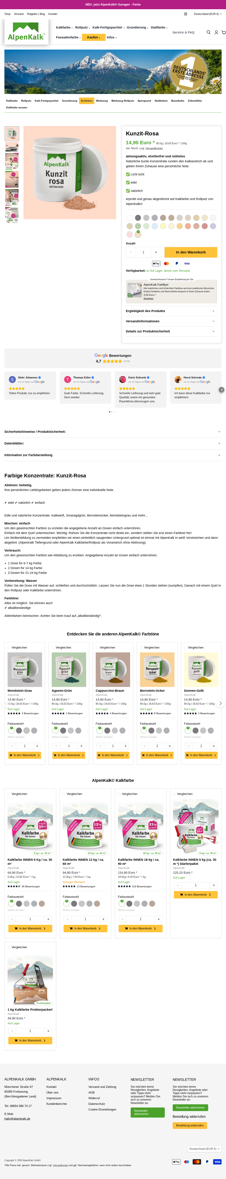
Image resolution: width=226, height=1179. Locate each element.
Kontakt (52, 14)
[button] (4, 390)
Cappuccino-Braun (110, 690)
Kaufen (93, 37)
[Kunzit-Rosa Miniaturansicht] (12, 134)
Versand (18, 14)
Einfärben (87, 100)
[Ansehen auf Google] (12, 379)
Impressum (53, 1098)
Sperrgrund (144, 100)
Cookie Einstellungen (102, 1109)
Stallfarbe (158, 27)
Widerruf (94, 1098)
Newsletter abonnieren (141, 1112)
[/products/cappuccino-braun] (113, 669)
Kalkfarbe (63, 27)
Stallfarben (161, 100)
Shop (7, 14)
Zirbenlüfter (195, 100)
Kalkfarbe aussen (16, 107)
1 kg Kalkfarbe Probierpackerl (30, 1009)
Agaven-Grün (62, 690)
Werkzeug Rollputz (122, 100)
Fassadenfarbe (67, 37)
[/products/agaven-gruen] (69, 669)
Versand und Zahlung (102, 1087)
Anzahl (130, 243)
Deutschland (206, 14)
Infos (111, 37)
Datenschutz (96, 1104)
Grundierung (137, 27)
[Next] (220, 703)
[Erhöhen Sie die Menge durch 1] (156, 252)
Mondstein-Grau (20, 690)
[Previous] (5, 703)
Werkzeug (102, 100)
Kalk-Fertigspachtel (108, 27)
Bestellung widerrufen (190, 1125)
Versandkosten (154, 148)
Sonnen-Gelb (194, 690)
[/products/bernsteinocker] (157, 669)
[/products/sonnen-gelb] (201, 669)
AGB (91, 1092)
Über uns (52, 1092)
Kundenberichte (56, 1104)
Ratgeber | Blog (36, 14)
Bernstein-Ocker (152, 690)
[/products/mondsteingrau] (25, 669)
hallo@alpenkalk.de (17, 1118)
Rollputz (82, 27)
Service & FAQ (183, 32)
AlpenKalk (13, 694)
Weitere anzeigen (16, 737)
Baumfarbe (177, 100)
